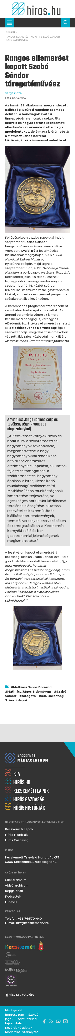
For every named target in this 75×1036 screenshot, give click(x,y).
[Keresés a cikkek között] (65, 22)
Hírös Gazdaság (16, 840)
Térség (10, 32)
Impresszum (14, 1014)
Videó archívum (16, 885)
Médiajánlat (13, 1010)
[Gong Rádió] (11, 955)
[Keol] (12, 962)
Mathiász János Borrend (32, 687)
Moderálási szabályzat (21, 1032)
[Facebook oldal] (45, 1021)
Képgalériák (14, 891)
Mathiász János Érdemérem (29, 691)
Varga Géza (13, 93)
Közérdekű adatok (18, 1028)
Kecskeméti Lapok (19, 829)
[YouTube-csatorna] (59, 1021)
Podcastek (13, 896)
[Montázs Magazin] (16, 970)
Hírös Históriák (16, 835)
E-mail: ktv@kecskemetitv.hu (27, 923)
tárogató (29, 696)
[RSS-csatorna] (52, 1021)
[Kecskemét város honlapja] (24, 946)
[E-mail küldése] (66, 1021)
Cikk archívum (15, 880)
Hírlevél (11, 902)
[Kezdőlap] (37, 9)
